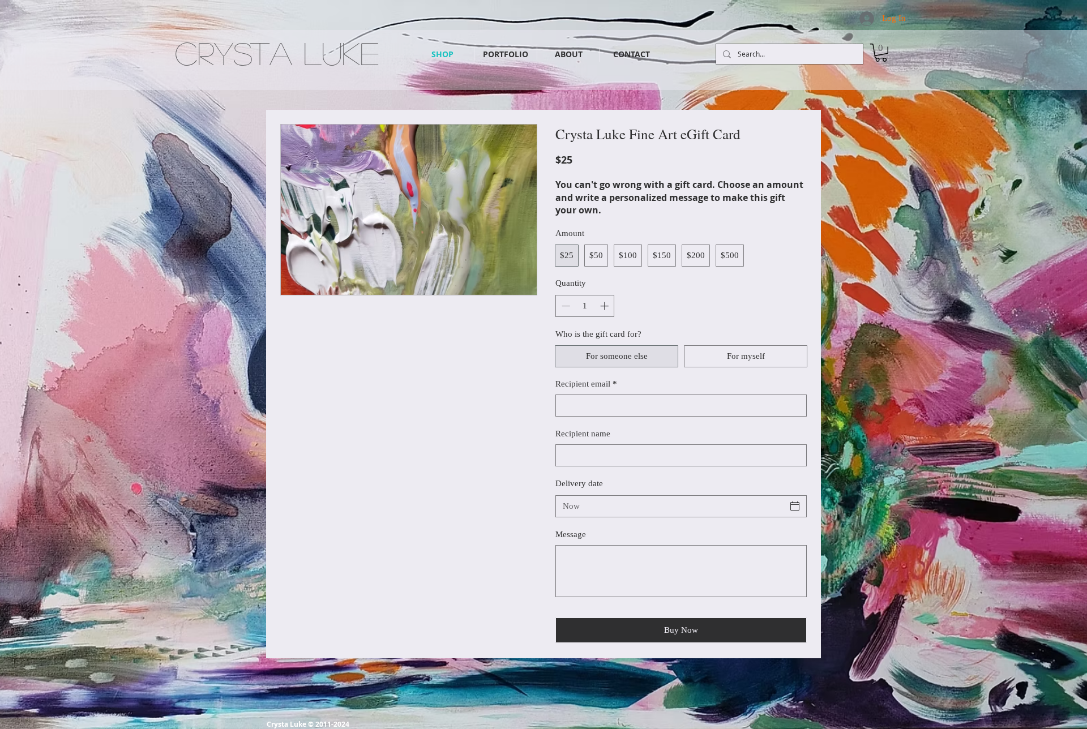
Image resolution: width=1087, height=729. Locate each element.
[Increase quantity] (605, 305)
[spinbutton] (585, 305)
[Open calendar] (795, 506)
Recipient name (582, 433)
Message (570, 534)
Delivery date (579, 483)
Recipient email (586, 383)
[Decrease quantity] (564, 305)
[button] (881, 53)
